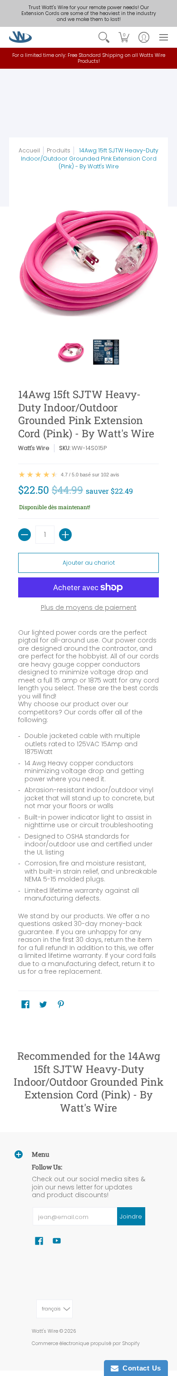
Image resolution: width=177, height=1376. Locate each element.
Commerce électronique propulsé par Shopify (86, 1343)
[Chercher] (104, 37)
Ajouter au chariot (89, 563)
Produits (58, 150)
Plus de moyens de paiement (89, 608)
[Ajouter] (65, 534)
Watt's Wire (33, 448)
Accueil (29, 150)
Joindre (131, 1216)
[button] (124, 37)
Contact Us (139, 1368)
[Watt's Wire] (20, 37)
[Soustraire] (24, 534)
